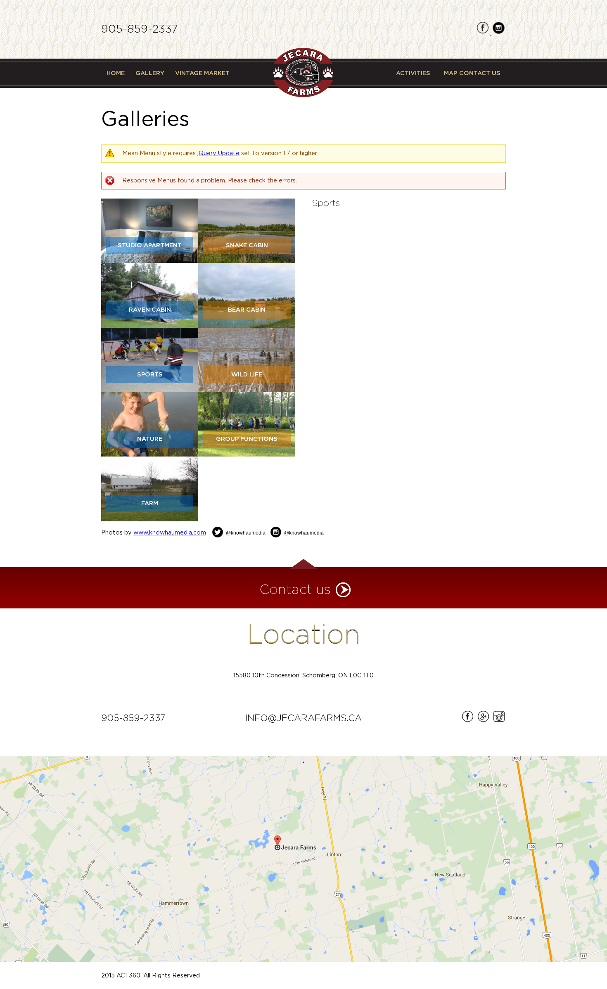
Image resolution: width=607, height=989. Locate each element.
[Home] (303, 72)
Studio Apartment (150, 245)
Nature (149, 439)
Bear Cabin (247, 310)
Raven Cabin (150, 310)
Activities (413, 73)
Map (450, 73)
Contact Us (479, 73)
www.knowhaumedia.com (169, 533)
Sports (150, 374)
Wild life (246, 374)
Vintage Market (202, 73)
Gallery (149, 73)
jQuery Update (218, 153)
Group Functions (246, 439)
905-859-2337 (139, 29)
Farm (149, 503)
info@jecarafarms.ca (303, 718)
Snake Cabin (247, 245)
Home (116, 73)
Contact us (295, 589)
